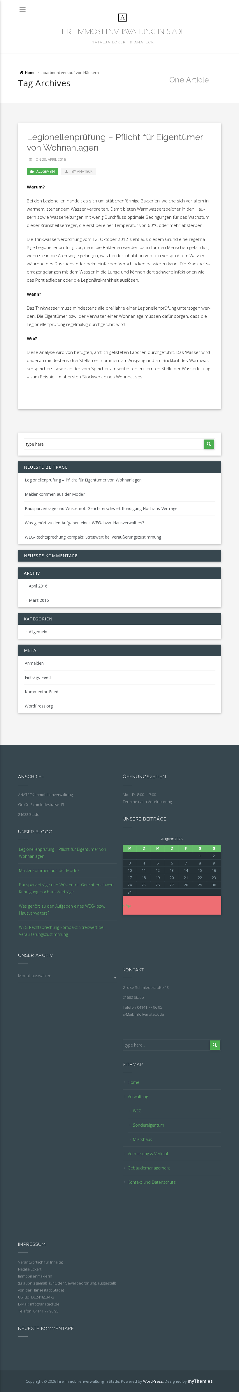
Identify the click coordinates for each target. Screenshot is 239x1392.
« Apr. (128, 905)
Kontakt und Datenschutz (151, 1182)
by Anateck (81, 171)
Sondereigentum (148, 1125)
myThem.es (200, 1381)
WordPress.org (39, 706)
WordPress (153, 1381)
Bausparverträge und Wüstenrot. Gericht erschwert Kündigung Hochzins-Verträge (101, 508)
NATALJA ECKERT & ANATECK (123, 42)
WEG (137, 1111)
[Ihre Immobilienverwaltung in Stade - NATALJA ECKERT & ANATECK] (123, 17)
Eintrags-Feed (38, 677)
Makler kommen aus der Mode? (55, 494)
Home (133, 1082)
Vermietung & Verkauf (148, 1153)
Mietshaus (142, 1139)
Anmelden (34, 663)
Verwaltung (138, 1096)
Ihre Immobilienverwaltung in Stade (123, 31)
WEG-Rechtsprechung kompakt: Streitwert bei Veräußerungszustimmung (93, 537)
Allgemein (45, 171)
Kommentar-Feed (41, 691)
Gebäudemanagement (149, 1168)
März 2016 (39, 600)
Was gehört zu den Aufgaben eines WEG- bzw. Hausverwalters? (84, 522)
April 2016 (38, 586)
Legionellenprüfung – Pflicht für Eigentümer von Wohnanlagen (83, 480)
